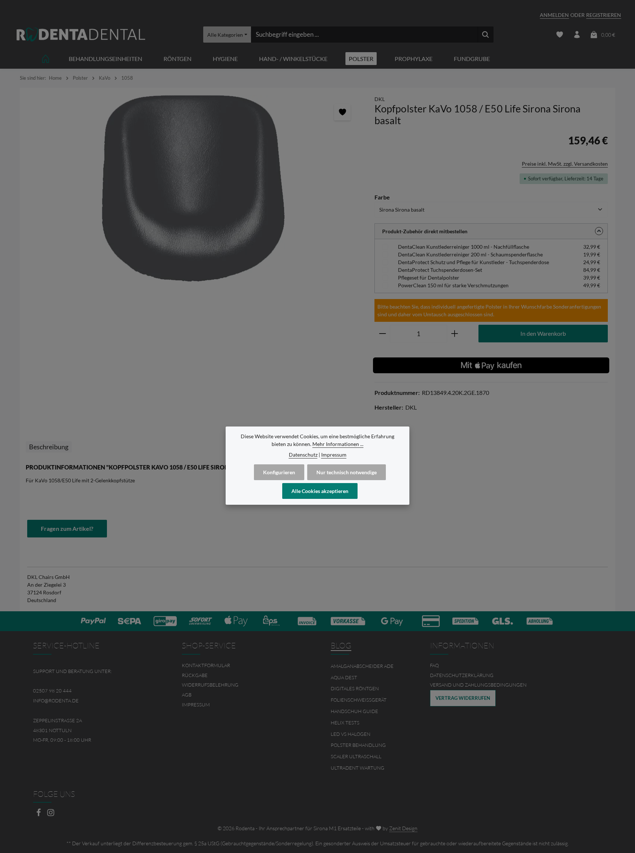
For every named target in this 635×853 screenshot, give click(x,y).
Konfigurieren (279, 472)
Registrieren (603, 15)
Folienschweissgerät (359, 700)
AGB (186, 695)
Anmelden (554, 15)
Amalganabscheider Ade (362, 666)
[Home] (45, 58)
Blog (341, 645)
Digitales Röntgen (355, 688)
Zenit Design (403, 828)
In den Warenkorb (543, 333)
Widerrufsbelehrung (210, 685)
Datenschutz (303, 454)
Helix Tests (345, 723)
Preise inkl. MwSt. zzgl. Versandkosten (565, 164)
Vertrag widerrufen (462, 698)
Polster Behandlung (358, 745)
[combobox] (364, 34)
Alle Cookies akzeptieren (319, 491)
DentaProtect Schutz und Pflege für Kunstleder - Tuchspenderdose (473, 262)
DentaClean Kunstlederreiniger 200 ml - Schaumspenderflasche (470, 254)
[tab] (49, 447)
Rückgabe (195, 675)
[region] (193, 188)
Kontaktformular (206, 665)
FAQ (434, 665)
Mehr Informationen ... (337, 444)
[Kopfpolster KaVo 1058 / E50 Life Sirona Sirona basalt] (193, 188)
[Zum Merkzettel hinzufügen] (342, 112)
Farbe (382, 197)
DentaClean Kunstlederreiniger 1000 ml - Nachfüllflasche (463, 247)
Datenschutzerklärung (462, 675)
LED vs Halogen (350, 734)
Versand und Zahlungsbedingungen (478, 685)
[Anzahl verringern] (382, 334)
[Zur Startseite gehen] (81, 35)
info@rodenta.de (56, 700)
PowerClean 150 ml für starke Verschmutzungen (453, 285)
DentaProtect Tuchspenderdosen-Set (440, 270)
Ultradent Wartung (357, 768)
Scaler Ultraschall (356, 756)
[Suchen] (486, 34)
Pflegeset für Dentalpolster (428, 277)
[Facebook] (39, 814)
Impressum (196, 705)
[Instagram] (51, 814)
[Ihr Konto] (577, 35)
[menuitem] (243, 665)
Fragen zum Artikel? (67, 528)
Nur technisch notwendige (346, 472)
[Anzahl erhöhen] (455, 334)
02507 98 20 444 (52, 691)
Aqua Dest (344, 677)
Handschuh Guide (354, 711)
